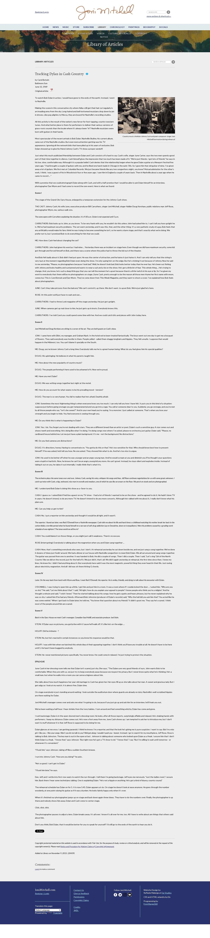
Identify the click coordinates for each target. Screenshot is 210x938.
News (56, 27)
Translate (57, 912)
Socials (163, 27)
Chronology (117, 27)
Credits (77, 907)
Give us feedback (81, 893)
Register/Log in (42, 12)
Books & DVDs (85, 33)
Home (46, 27)
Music (66, 27)
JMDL (76, 910)
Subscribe (88, 27)
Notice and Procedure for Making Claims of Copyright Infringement (87, 846)
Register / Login (42, 893)
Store (76, 27)
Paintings (133, 27)
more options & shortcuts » (159, 16)
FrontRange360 (151, 904)
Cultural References (119, 33)
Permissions (79, 897)
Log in (37, 869)
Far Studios (167, 893)
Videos (100, 33)
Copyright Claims (81, 900)
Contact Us (79, 890)
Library (102, 27)
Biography (149, 27)
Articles (69, 33)
